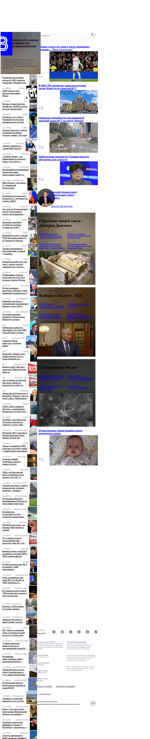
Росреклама (40, 680)
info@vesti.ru (40, 664)
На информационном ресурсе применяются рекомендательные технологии (58, 704)
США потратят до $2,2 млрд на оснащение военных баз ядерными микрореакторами (20, 42)
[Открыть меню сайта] (92, 34)
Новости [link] (45, 36)
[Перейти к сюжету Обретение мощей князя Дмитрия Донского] (66, 268)
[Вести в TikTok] (96, 631)
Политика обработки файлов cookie (47, 701)
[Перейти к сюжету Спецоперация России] (66, 410)
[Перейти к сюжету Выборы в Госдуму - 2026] (66, 340)
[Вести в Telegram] (70, 631)
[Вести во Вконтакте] (79, 631)
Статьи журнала (44, 694)
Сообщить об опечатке (44, 686)
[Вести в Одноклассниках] (87, 631)
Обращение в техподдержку (65, 686)
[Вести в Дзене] (54, 631)
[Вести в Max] (62, 631)
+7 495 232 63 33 (42, 672)
